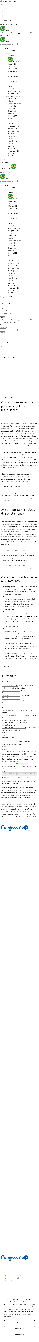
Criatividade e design (22, 871)
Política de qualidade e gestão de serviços (21, 1154)
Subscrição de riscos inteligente (14, 1228)
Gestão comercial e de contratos (25, 901)
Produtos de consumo (15, 1010)
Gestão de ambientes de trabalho (25, 904)
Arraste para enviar (9, 764)
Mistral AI (15, 1188)
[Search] (1, 4)
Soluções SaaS (20, 918)
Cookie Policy (8, 951)
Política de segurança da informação (19, 1156)
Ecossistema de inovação (19, 1161)
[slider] (22, 763)
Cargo (22, 705)
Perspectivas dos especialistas (17, 1040)
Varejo (10, 1020)
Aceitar (19, 1322)
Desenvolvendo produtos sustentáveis (16, 1240)
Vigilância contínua (17, 1134)
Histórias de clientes (14, 1052)
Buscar (3, 317)
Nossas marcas (16, 1166)
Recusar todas (19, 1334)
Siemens (14, 1208)
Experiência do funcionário (12, 958)
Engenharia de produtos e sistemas (26, 881)
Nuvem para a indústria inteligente (22, 1087)
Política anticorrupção (15, 1151)
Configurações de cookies (12, 936)
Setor (24, 722)
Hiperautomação (13, 1116)
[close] (2, 4)
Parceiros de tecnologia (15, 1171)
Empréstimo (15, 990)
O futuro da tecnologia (18, 1032)
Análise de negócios (22, 862)
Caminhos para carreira (15, 857)
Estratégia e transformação (24, 889)
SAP (13, 1203)
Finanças (18, 894)
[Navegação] (4, 4)
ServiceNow (15, 1205)
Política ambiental (14, 1149)
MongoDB (15, 1191)
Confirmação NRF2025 (11, 941)
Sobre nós (8, 1139)
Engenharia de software (23, 884)
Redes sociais (12, 1060)
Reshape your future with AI (20, 1035)
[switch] (1, 32)
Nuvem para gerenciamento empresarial (23, 1089)
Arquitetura (19, 864)
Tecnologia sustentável (11, 1250)
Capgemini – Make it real (12, 849)
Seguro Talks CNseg (10, 1074)
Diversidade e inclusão (18, 1213)
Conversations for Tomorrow (17, 1025)
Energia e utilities (13, 998)
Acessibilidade (9, 834)
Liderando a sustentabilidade (20, 1030)
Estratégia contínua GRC (19, 1129)
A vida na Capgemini (14, 854)
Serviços (7, 1079)
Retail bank (15, 985)
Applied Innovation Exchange (24, 1163)
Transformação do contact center (14, 1233)
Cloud (10, 1082)
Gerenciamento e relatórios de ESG (15, 1252)
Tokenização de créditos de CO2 (14, 1230)
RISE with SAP (16, 1114)
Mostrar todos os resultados (9, 351)
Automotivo (12, 978)
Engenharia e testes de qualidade (25, 886)
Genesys (14, 1176)
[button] (10, 168)
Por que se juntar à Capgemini (17, 923)
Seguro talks (8, 1067)
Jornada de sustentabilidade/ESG (22, 1109)
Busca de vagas (9, 847)
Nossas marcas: (6, 1272)
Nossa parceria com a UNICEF (20, 1215)
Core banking (8, 953)
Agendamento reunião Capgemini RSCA (16, 842)
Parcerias (15, 1218)
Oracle (14, 1193)
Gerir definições (19, 1328)
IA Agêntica (15, 1099)
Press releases (13, 1055)
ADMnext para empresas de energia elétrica (17, 837)
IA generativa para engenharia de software (17, 965)
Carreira (7, 852)
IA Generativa (16, 1102)
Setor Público (12, 1015)
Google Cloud (16, 1178)
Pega (13, 1196)
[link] (9, 1)
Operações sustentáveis (12, 1248)
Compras (18, 869)
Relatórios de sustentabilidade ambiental (24, 1220)
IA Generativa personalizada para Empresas (17, 970)
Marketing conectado (18, 1094)
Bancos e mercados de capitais (17, 980)
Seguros (11, 1012)
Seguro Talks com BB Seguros (13, 1077)
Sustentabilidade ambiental (20, 1223)
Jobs (6, 1042)
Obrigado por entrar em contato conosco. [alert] (16, 777)
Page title (5, 746)
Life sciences (12, 1000)
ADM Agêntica (16, 1107)
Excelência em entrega (22, 891)
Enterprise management (15, 1104)
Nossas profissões (17, 859)
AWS (13, 1173)
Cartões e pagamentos (18, 983)
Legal (17, 911)
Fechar (3, 327)
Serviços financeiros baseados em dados (16, 1136)
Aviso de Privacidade (15, 1144)
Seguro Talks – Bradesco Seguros (14, 1069)
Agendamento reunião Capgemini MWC (16, 839)
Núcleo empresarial (17, 1111)
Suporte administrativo (22, 921)
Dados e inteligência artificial (17, 1097)
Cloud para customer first (19, 1084)
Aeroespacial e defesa (15, 975)
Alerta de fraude (9, 844)
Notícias (7, 1047)
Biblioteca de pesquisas (15, 1037)
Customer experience (15, 1092)
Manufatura (12, 1003)
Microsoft (15, 1186)
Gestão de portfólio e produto (25, 906)
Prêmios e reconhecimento (20, 1198)
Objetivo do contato (25, 685)
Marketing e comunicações (23, 914)
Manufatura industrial (18, 1005)
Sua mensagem (24, 741)
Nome (22, 690)
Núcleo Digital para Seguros (16, 1124)
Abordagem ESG (13, 1141)
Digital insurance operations (13, 956)
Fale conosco (7, 666)
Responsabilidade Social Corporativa (19, 1210)
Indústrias (8, 973)
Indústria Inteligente (14, 1119)
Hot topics (12, 1027)
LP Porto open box (10, 1045)
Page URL (5, 749)
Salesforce (15, 1201)
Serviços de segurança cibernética (18, 1126)
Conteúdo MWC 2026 (11, 948)
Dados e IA (19, 874)
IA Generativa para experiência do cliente (16, 968)
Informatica (15, 1183)
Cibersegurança (20, 867)
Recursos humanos (21, 916)
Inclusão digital (13, 1146)
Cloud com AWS (9, 928)
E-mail (22, 700)
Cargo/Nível (31, 727)
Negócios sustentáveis (15, 1121)
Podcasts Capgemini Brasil (12, 1064)
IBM (13, 1181)
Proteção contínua (17, 1131)
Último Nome (25, 695)
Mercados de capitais (18, 988)
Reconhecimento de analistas (17, 1057)
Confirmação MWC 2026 (12, 938)
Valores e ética (16, 1168)
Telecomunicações (14, 1017)
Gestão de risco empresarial (24, 909)
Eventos (11, 1050)
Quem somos (12, 1158)
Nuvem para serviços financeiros (14, 1062)
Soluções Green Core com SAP (13, 1225)
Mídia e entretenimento (15, 1008)
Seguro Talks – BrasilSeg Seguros (14, 1072)
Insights (7, 1022)
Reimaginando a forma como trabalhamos (24, 926)
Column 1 (7, 1287)
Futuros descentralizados (12, 963)
